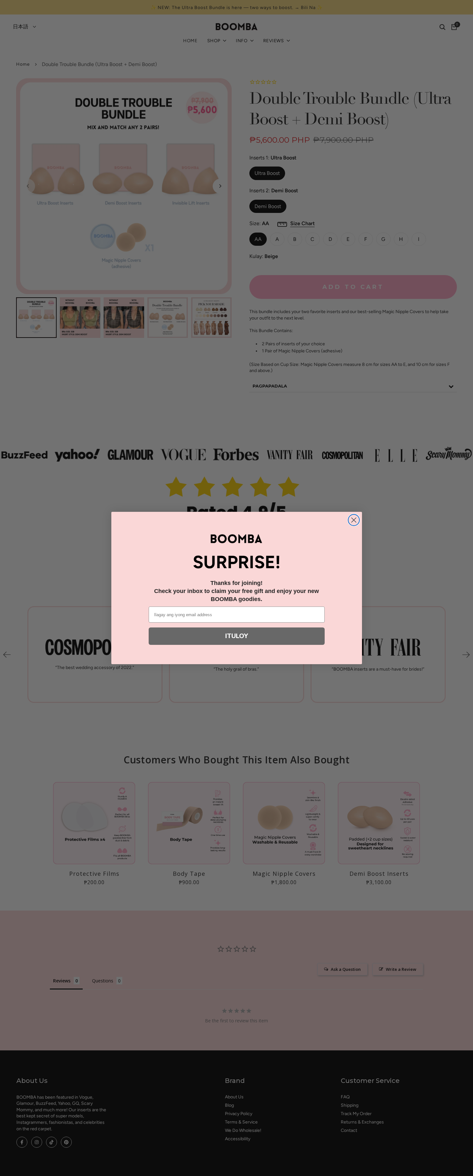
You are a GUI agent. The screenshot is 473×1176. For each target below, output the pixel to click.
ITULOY (236, 636)
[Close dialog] (353, 520)
